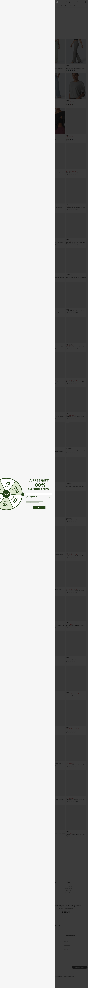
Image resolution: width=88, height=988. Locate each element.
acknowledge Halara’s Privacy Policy (32, 502)
